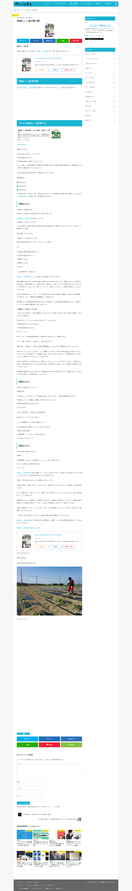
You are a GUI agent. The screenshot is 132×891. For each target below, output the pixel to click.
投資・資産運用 (74, 3)
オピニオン (90, 54)
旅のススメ (90, 111)
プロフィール (48, 3)
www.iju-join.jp (21, 144)
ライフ (27, 733)
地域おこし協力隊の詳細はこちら (27, 528)
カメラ (88, 73)
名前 (18, 781)
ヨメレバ (40, 61)
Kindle (54, 70)
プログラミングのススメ (60, 3)
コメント (19, 763)
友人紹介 (89, 92)
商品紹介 (89, 96)
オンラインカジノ (91, 58)
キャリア (21, 733)
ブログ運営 (90, 82)
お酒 (88, 68)
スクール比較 (20, 885)
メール (19, 788)
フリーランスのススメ (86, 3)
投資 (88, 106)
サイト (19, 795)
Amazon (41, 70)
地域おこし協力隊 (42, 51)
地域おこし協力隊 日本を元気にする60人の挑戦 (47, 58)
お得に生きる (90, 63)
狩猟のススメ (98, 3)
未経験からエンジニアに (39, 885)
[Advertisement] (49, 103)
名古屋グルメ (108, 3)
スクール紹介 (28, 885)
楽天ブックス (68, 70)
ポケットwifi (90, 87)
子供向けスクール (51, 885)
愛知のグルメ (90, 101)
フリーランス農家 (99, 882)
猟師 (88, 115)
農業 (88, 120)
